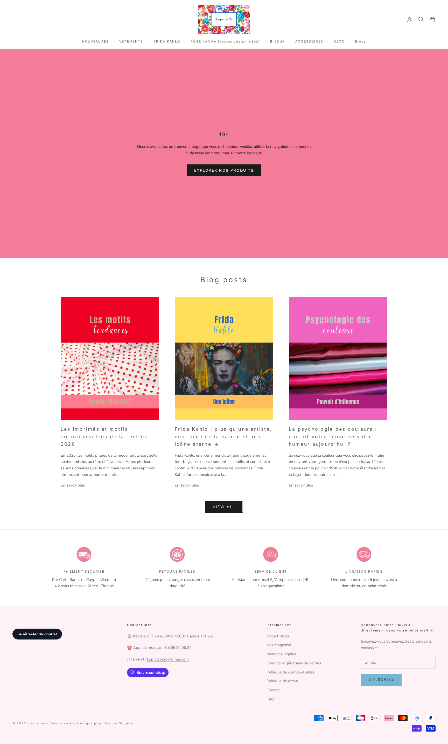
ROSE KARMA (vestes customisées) (225, 41)
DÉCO (339, 41)
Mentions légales (281, 654)
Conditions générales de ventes (294, 663)
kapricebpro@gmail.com (168, 659)
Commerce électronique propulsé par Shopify (91, 723)
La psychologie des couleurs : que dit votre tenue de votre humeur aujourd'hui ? (333, 436)
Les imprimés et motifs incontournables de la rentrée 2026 (104, 436)
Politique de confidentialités (290, 672)
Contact (273, 690)
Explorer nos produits (224, 170)
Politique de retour (282, 681)
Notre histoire (278, 636)
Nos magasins (279, 645)
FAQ (270, 699)
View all (224, 506)
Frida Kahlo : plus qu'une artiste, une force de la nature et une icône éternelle (223, 436)
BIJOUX (277, 41)
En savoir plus (73, 485)
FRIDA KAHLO (167, 41)
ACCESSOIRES (309, 41)
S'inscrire (381, 679)
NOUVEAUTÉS (95, 41)
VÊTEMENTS (131, 41)
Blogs (360, 41)
